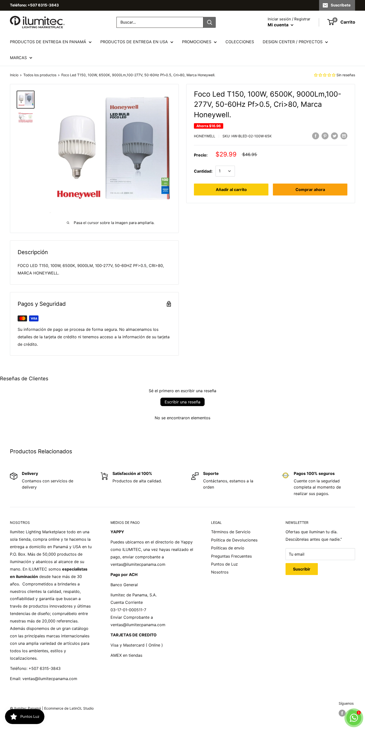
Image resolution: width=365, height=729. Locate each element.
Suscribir (301, 569)
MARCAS (18, 57)
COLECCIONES (239, 41)
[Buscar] (209, 22)
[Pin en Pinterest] (325, 136)
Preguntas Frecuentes (231, 556)
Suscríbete (341, 5)
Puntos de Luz (224, 564)
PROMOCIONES (196, 41)
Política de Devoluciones (234, 539)
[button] (324, 75)
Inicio (14, 75)
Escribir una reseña (182, 401)
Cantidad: (203, 170)
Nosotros (219, 572)
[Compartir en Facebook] (315, 136)
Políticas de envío (227, 547)
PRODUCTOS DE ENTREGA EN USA (134, 41)
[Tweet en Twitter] (334, 136)
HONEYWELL (204, 136)
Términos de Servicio (231, 531)
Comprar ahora (310, 189)
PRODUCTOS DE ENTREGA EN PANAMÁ (48, 41)
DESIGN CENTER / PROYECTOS (293, 41)
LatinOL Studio (82, 708)
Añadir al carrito (231, 189)
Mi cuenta (279, 24)
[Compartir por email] (343, 136)
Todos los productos (39, 75)
